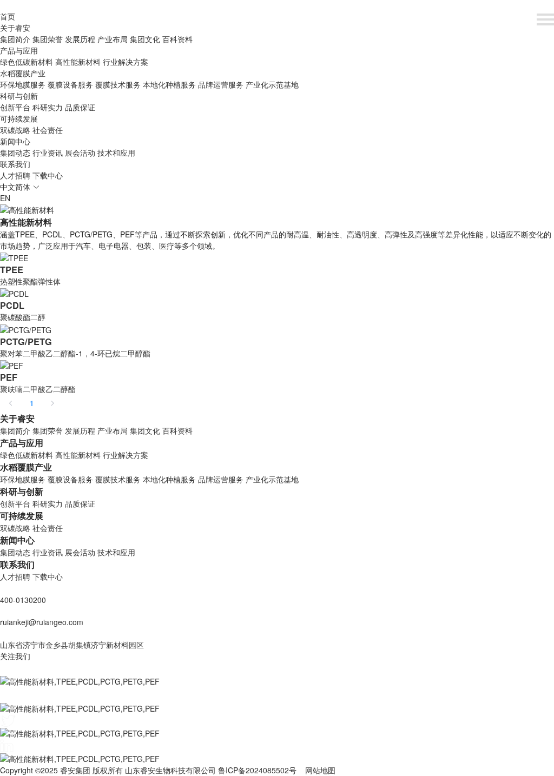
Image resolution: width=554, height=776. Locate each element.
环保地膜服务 (22, 84)
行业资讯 (47, 152)
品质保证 (80, 107)
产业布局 (112, 39)
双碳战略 (15, 129)
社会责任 (47, 129)
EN (5, 198)
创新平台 (15, 107)
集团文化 (145, 39)
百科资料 (177, 39)
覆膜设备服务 (70, 84)
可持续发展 (19, 118)
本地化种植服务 (169, 84)
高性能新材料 (78, 61)
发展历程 (80, 39)
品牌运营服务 (220, 84)
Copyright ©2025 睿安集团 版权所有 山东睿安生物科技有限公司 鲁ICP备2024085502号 (148, 770)
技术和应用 (116, 152)
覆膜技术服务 (118, 84)
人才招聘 (15, 175)
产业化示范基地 (272, 84)
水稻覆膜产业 (22, 73)
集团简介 (15, 39)
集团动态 (15, 152)
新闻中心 (15, 141)
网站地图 (320, 770)
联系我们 (15, 163)
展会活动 (80, 152)
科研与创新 (19, 95)
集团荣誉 (47, 39)
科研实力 (47, 107)
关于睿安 (15, 27)
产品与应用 (19, 50)
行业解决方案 (125, 61)
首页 (7, 16)
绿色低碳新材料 (26, 61)
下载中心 (47, 175)
